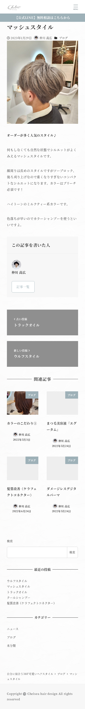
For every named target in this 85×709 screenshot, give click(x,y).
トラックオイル (17, 592)
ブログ (63, 38)
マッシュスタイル (18, 586)
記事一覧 (23, 286)
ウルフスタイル (17, 581)
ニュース (12, 629)
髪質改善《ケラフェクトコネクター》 (31, 603)
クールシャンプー (18, 598)
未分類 (11, 646)
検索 (10, 541)
